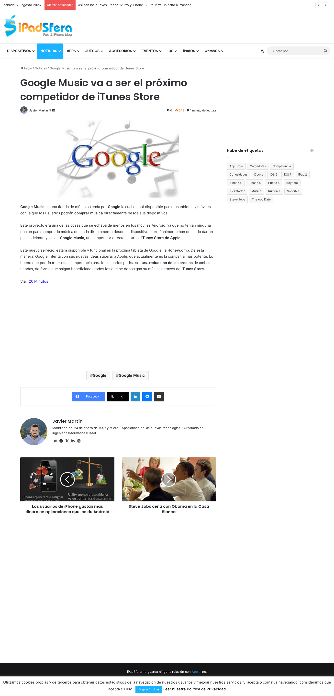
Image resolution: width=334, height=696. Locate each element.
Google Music (132, 375)
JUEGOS (92, 51)
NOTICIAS (49, 51)
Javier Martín (38, 110)
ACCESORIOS (120, 51)
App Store (236, 166)
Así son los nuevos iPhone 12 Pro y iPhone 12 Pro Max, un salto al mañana (134, 5)
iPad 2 (302, 174)
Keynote (292, 183)
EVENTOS (150, 51)
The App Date (261, 199)
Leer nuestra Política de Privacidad (194, 689)
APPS (71, 51)
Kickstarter (237, 191)
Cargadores (258, 166)
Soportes (293, 191)
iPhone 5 (255, 183)
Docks (258, 174)
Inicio (27, 68)
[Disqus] (118, 588)
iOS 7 (287, 174)
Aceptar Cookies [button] (148, 689)
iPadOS (189, 51)
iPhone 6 (273, 183)
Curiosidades (238, 174)
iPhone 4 (236, 183)
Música (256, 191)
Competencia (282, 166)
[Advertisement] (223, 26)
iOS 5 (273, 174)
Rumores (274, 191)
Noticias (41, 68)
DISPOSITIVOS (19, 51)
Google (99, 375)
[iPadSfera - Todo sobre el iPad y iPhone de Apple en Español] (38, 26)
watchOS (212, 51)
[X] (67, 441)
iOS (170, 51)
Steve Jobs (237, 199)
